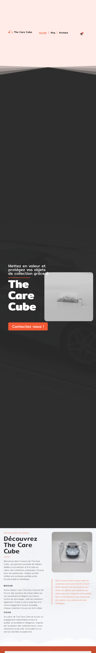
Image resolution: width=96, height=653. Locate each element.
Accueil (43, 32)
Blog (53, 32)
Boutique (63, 32)
